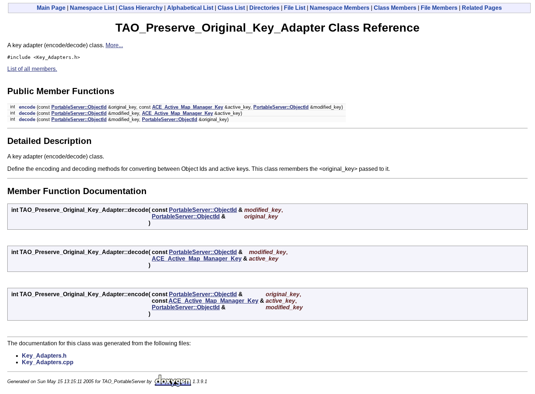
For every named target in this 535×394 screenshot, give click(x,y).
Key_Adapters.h (44, 356)
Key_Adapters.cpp (48, 362)
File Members (439, 8)
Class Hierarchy (141, 8)
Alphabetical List (190, 8)
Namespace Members (339, 8)
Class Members (395, 8)
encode (27, 107)
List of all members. (32, 69)
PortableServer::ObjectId (79, 107)
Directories (264, 8)
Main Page (51, 8)
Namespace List (92, 8)
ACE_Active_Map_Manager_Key (187, 107)
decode (27, 113)
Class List (231, 8)
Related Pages (482, 8)
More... (114, 45)
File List (294, 8)
